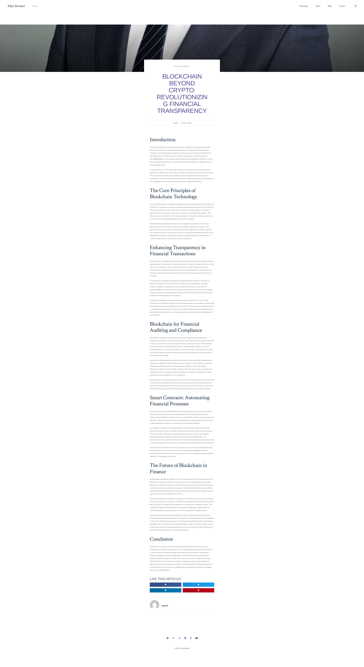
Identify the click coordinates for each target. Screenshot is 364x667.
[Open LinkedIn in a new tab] (185, 638)
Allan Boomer (158, 159)
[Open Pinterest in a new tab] (190, 638)
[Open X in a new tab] (173, 638)
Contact (342, 6)
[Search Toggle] (355, 6)
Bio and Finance (182, 66)
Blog (330, 6)
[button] (165, 585)
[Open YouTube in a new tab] (196, 638)
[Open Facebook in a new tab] (167, 638)
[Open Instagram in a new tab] (179, 638)
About (318, 6)
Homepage (304, 6)
